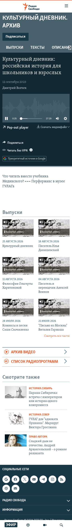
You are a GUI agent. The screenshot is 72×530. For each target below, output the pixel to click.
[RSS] (62, 479)
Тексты (37, 48)
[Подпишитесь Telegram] (43, 479)
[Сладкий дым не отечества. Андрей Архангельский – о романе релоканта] (16, 440)
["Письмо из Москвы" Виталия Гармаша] (54, 307)
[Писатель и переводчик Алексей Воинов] (54, 266)
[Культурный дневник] (18, 228)
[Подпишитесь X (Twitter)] (25, 479)
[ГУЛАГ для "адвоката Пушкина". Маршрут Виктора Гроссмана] (16, 418)
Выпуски (14, 48)
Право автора (38, 436)
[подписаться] (15, 488)
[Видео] (45, 525)
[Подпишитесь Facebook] (15, 479)
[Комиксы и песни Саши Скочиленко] (18, 307)
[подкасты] (28, 525)
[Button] (13, 144)
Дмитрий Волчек (14, 88)
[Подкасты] (6, 488)
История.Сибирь (40, 388)
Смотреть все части (57, 336)
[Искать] (61, 525)
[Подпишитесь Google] (6, 479)
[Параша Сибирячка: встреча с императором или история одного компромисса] (16, 392)
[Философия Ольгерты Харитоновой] (18, 266)
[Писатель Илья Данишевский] (54, 228)
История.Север (39, 414)
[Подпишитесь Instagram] (52, 479)
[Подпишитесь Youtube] (34, 479)
